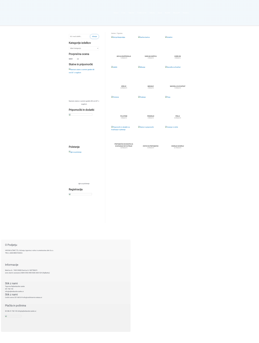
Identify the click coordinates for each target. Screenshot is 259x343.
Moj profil (176, 13)
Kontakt (167, 13)
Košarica (186, 13)
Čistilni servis (141, 13)
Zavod (160, 13)
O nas (123, 13)
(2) (74, 59)
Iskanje (94, 36)
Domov (116, 13)
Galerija (152, 13)
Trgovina (131, 13)
